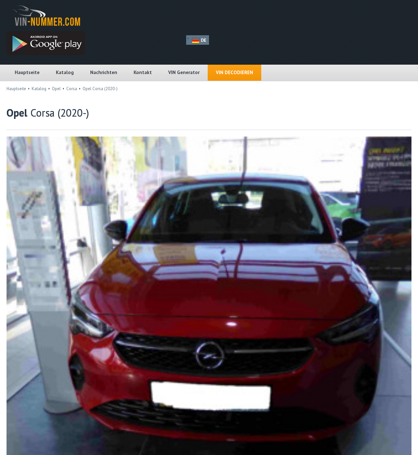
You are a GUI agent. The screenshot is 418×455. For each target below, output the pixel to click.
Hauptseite (27, 72)
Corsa (71, 88)
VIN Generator (184, 72)
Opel (56, 88)
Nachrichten (103, 72)
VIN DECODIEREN (234, 72)
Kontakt (143, 72)
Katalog (65, 72)
